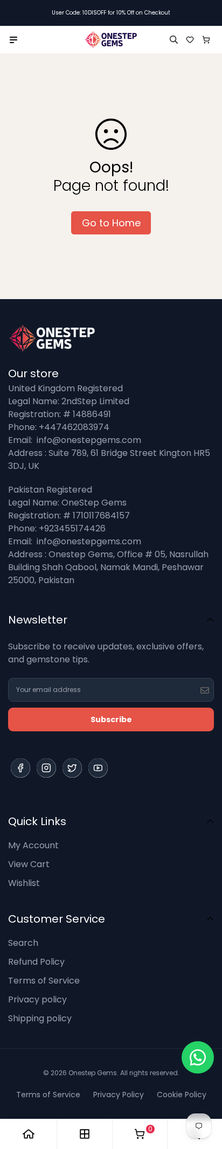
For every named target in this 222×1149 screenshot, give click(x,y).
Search (23, 943)
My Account (33, 845)
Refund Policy (36, 962)
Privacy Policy (118, 1094)
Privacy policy (37, 999)
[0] (139, 1134)
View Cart (29, 864)
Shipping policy (40, 1018)
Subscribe (111, 719)
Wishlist (24, 883)
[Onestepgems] (111, 39)
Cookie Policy (181, 1094)
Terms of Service (44, 980)
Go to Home (111, 223)
